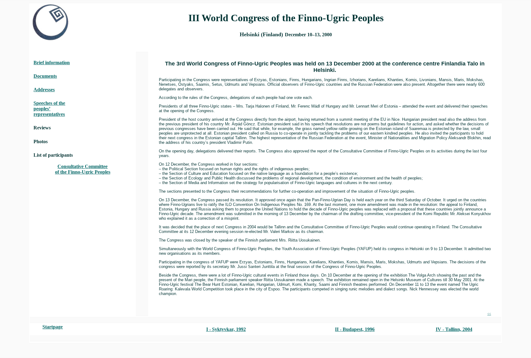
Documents (45, 76)
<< (489, 313)
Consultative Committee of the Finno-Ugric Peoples (82, 169)
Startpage (52, 326)
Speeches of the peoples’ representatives (49, 108)
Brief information (51, 62)
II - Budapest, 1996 (355, 329)
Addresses (44, 89)
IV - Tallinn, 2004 (454, 329)
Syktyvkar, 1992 (229, 329)
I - (209, 329)
